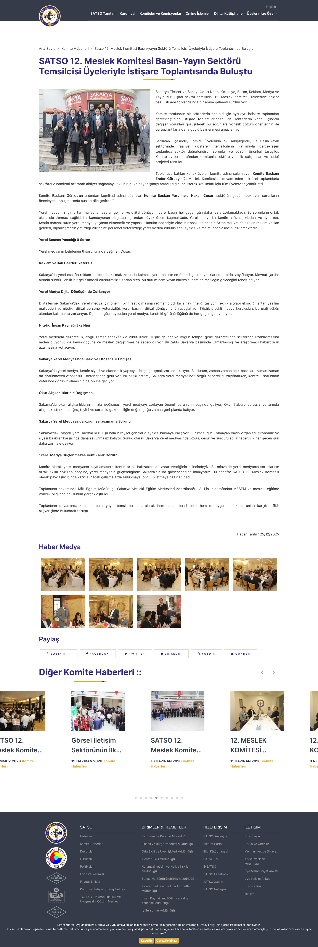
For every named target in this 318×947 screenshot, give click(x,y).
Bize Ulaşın (252, 836)
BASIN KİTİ (60, 653)
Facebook (98, 653)
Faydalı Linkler (90, 881)
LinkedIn (173, 653)
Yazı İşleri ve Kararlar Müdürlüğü (164, 836)
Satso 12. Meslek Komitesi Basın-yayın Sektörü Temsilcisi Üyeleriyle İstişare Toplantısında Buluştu (174, 48)
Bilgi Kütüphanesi (215, 851)
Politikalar (87, 866)
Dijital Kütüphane (228, 13)
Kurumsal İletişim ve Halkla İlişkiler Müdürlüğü (166, 869)
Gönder (242, 653)
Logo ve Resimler (92, 874)
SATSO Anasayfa (215, 836)
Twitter (136, 653)
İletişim (249, 894)
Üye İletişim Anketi (257, 878)
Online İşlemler (198, 13)
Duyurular (87, 851)
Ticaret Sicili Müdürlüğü (158, 859)
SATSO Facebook (215, 874)
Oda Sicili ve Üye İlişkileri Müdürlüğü (167, 851)
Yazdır (208, 653)
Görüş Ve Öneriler (256, 844)
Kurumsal (127, 13)
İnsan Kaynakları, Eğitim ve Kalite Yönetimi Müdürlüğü (165, 900)
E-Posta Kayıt (253, 886)
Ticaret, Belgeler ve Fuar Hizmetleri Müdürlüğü (166, 888)
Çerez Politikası (166, 940)
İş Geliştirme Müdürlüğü (158, 910)
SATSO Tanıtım (102, 13)
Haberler (86, 836)
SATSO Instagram (215, 889)
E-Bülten (86, 859)
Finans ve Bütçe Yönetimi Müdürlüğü (167, 844)
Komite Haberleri (75, 48)
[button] (135, 798)
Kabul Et (146, 940)
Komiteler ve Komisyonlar (160, 13)
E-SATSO (209, 866)
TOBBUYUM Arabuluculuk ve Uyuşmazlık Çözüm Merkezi (100, 899)
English (271, 6)
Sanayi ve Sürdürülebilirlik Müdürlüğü (168, 878)
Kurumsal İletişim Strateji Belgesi (102, 889)
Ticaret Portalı (213, 844)
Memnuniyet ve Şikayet (261, 851)
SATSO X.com (213, 881)
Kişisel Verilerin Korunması (254, 861)
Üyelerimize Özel (260, 13)
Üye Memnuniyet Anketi (261, 871)
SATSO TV (210, 859)
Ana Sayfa (47, 48)
